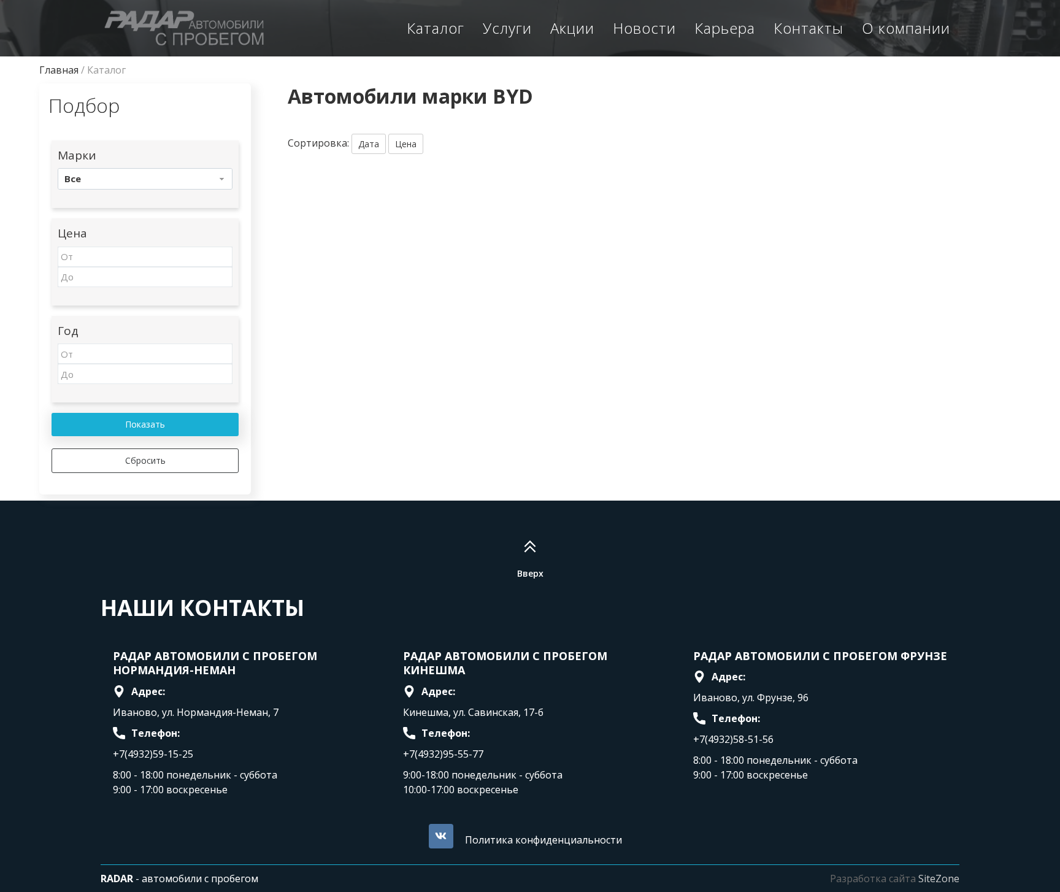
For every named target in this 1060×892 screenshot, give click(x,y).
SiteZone (938, 878)
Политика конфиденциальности (543, 840)
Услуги (507, 28)
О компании (906, 28)
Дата (368, 144)
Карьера (724, 28)
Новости (644, 28)
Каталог (435, 28)
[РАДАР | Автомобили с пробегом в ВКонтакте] (441, 836)
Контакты (808, 28)
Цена (406, 144)
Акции (572, 28)
